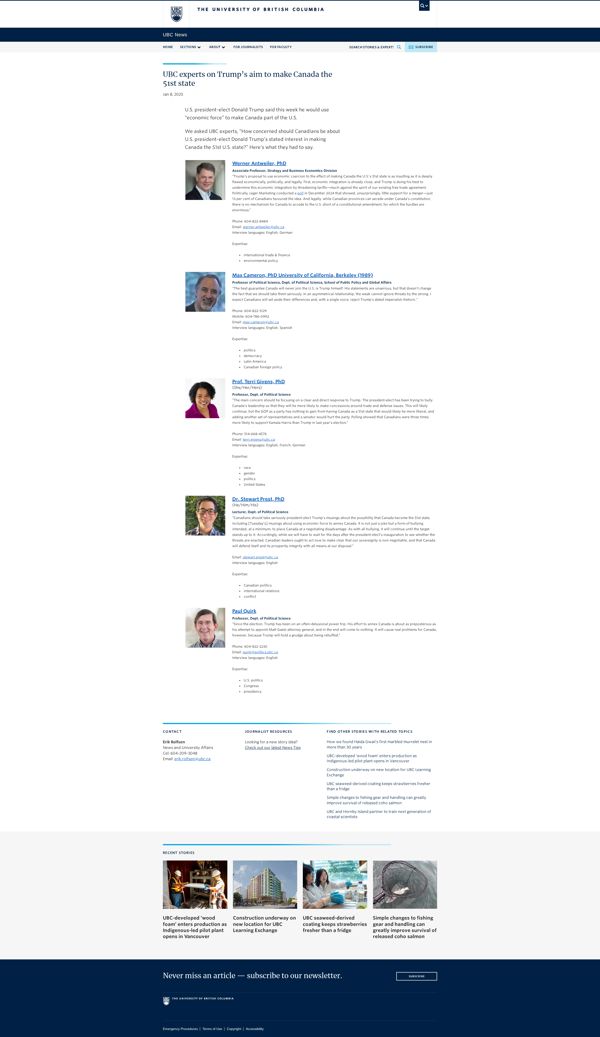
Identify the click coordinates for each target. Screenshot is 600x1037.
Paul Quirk (244, 611)
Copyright (234, 1029)
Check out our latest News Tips (273, 747)
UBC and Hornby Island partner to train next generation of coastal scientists (379, 814)
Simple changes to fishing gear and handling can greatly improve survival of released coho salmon (376, 800)
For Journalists (248, 47)
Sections (188, 47)
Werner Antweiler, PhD (259, 163)
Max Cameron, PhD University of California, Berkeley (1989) (302, 275)
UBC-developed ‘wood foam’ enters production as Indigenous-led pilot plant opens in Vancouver (372, 758)
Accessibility (255, 1029)
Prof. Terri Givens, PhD (258, 381)
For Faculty (281, 47)
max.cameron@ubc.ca (261, 322)
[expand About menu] (223, 47)
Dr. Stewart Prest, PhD (258, 499)
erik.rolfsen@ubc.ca (192, 759)
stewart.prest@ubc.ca (260, 557)
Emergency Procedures (180, 1029)
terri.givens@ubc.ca (259, 439)
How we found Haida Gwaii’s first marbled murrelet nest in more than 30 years (379, 744)
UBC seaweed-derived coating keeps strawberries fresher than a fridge (378, 786)
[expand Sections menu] (199, 47)
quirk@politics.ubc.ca (260, 652)
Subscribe (424, 47)
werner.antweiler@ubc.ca (263, 227)
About (215, 47)
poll (300, 193)
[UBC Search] (424, 6)
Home (168, 47)
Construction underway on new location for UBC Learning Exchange (379, 772)
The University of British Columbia (176, 14)
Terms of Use (212, 1029)
